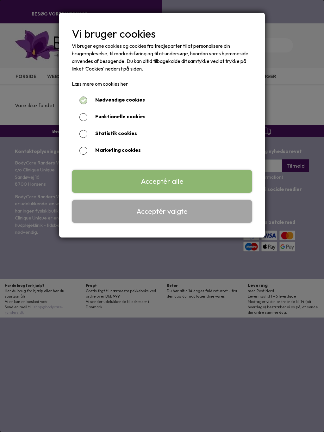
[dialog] (162, 216)
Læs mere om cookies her (100, 84)
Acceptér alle (162, 181)
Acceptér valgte (162, 211)
